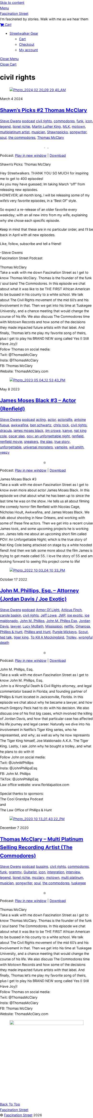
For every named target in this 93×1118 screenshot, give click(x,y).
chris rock (61, 425)
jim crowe (53, 430)
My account (28, 50)
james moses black (28, 430)
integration (55, 872)
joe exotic (75, 615)
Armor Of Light (47, 610)
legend (5, 126)
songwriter (78, 132)
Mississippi (53, 626)
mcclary (38, 877)
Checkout (26, 44)
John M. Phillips (32, 621)
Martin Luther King (46, 126)
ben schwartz (41, 425)
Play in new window (30, 155)
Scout (83, 632)
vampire (61, 447)
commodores (64, 121)
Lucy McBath (33, 626)
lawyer (15, 626)
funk (80, 121)
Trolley (71, 637)
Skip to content (12, 2)
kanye (67, 430)
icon (88, 121)
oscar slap (17, 436)
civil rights (44, 121)
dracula (6, 430)
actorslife (65, 419)
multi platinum (72, 877)
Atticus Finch (71, 610)
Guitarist (30, 872)
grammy (15, 872)
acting (41, 419)
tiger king (21, 637)
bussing (42, 866)
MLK (66, 126)
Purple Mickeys (64, 632)
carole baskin (10, 615)
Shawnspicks (57, 132)
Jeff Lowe (49, 615)
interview (73, 872)
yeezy (5, 452)
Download (58, 155)
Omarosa (83, 626)
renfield (77, 436)
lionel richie (21, 126)
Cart (22, 39)
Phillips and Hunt (37, 632)
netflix (69, 626)
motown (78, 126)
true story (62, 441)
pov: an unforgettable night (48, 436)
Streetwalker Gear (24, 33)
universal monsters (38, 447)
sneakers (31, 441)
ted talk (6, 637)
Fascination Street (18, 1115)
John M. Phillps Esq (61, 621)
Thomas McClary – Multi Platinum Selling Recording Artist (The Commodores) (41, 847)
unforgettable (10, 447)
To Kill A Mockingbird (47, 637)
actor (52, 419)
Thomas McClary (50, 137)
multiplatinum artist (15, 132)
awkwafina (19, 425)
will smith (76, 447)
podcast (28, 121)
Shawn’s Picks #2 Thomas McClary (43, 110)
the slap (46, 441)
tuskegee (78, 883)
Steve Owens (10, 121)
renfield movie (11, 441)
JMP (61, 615)
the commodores (21, 137)
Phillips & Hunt (11, 632)
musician (38, 132)
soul (3, 137)
